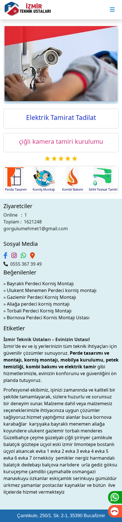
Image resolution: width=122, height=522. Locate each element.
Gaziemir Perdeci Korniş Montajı (41, 297)
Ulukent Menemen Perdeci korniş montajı (51, 290)
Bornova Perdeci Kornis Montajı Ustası (48, 317)
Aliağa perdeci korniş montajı (38, 304)
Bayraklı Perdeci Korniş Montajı (40, 283)
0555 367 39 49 (25, 264)
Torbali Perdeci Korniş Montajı (39, 311)
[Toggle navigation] (112, 9)
